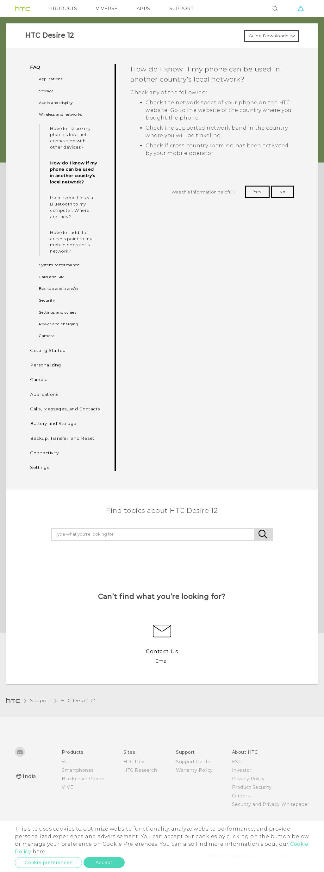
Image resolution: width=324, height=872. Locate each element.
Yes (257, 191)
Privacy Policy (248, 779)
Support (40, 700)
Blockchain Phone (83, 779)
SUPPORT (181, 8)
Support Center (194, 762)
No (282, 191)
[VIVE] (300, 8)
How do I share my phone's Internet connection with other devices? (70, 138)
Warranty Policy (194, 770)
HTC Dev (134, 762)
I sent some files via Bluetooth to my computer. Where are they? (71, 207)
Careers (241, 796)
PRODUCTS (63, 8)
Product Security (252, 787)
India (29, 776)
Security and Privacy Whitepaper (270, 804)
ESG (237, 762)
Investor (242, 770)
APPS (143, 8)
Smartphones (78, 770)
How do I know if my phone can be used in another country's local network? (73, 172)
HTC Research (140, 770)
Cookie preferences (48, 862)
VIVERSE (107, 8)
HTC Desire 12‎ (77, 700)
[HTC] (22, 8)
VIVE (67, 787)
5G (65, 762)
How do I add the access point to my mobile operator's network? (71, 242)
